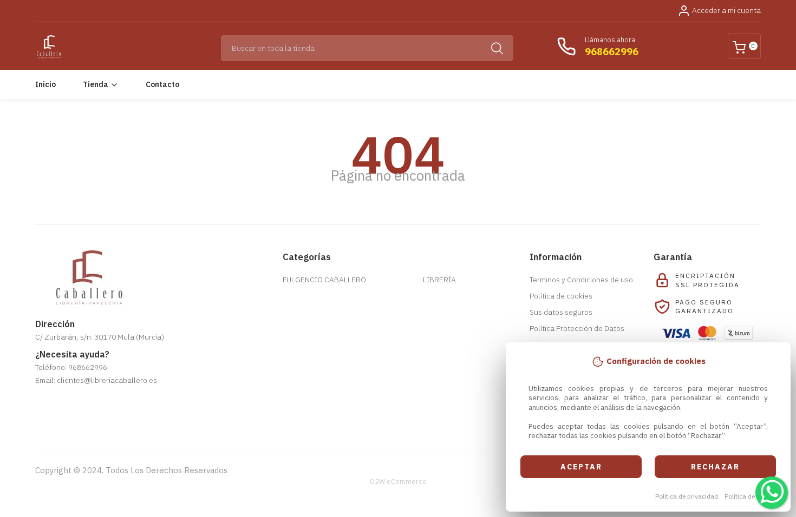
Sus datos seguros (561, 312)
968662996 (611, 51)
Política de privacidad (686, 496)
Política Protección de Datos (577, 328)
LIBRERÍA (439, 279)
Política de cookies (752, 496)
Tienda (95, 84)
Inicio (45, 84)
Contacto (162, 84)
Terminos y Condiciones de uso (581, 279)
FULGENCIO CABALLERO (324, 279)
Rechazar (715, 467)
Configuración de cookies (97, 420)
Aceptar (581, 467)
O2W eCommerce (398, 481)
